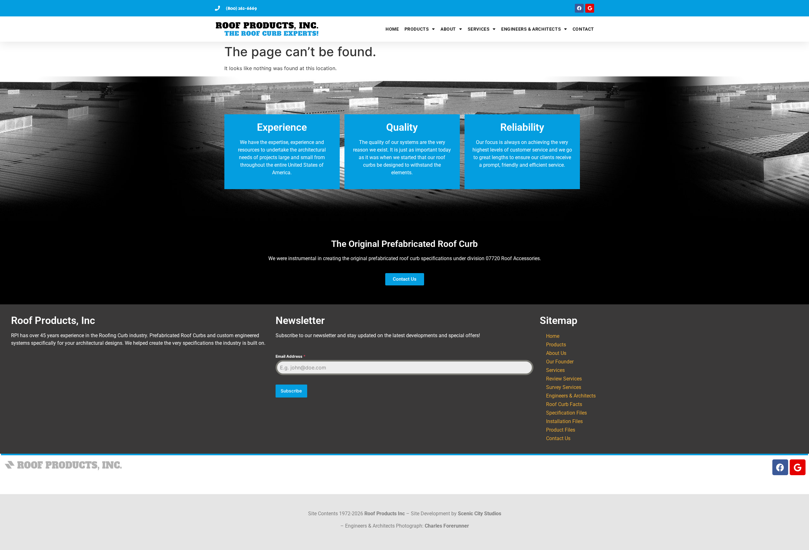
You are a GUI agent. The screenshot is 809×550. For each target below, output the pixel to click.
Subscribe (291, 390)
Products (416, 29)
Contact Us (558, 438)
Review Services (564, 379)
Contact (583, 29)
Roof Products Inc (384, 514)
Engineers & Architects (531, 29)
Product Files (560, 430)
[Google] (589, 8)
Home (392, 29)
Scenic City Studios (479, 514)
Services (479, 29)
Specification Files (566, 413)
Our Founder (560, 362)
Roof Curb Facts (564, 404)
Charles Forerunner (447, 526)
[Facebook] (579, 8)
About (448, 29)
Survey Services (563, 387)
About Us (556, 353)
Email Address (291, 356)
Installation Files (564, 421)
